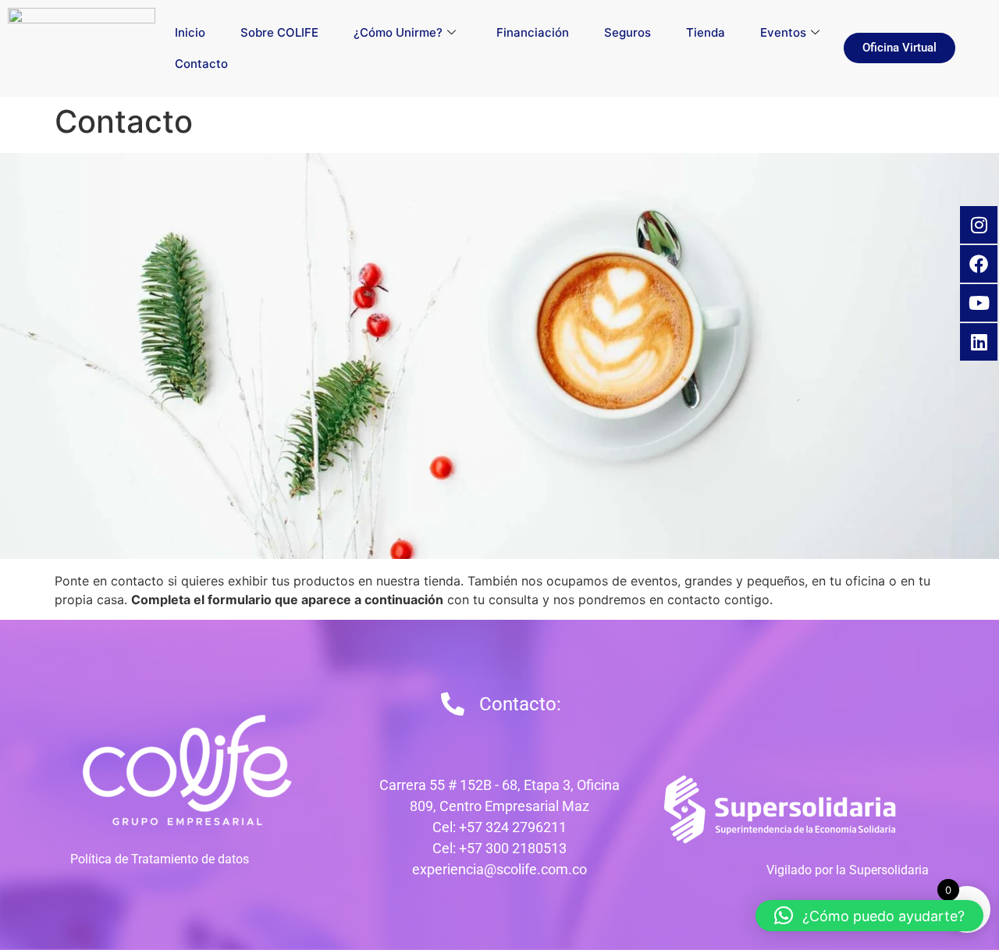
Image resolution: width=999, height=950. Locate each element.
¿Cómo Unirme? (398, 32)
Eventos (783, 32)
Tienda (705, 32)
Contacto (201, 63)
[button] (869, 915)
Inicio (190, 32)
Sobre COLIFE (279, 32)
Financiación (532, 32)
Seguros (627, 32)
